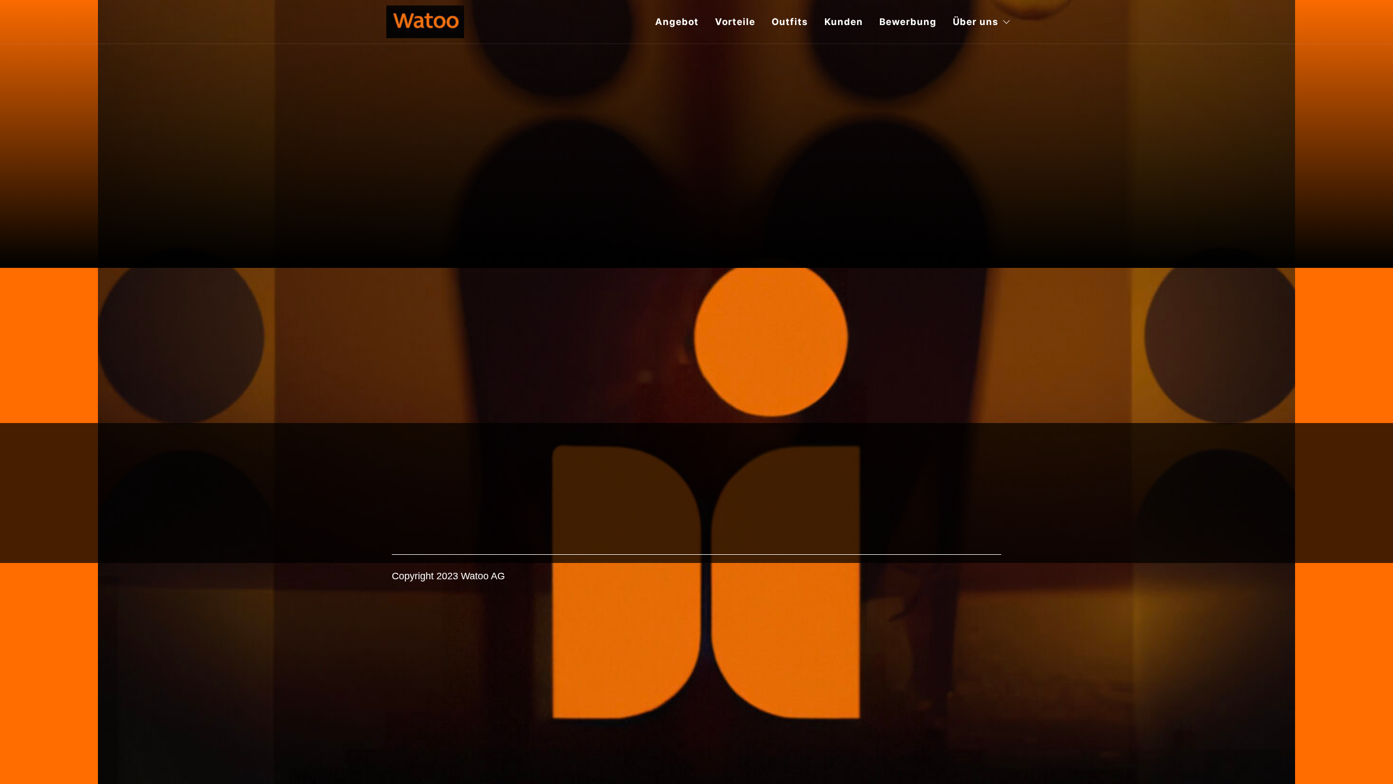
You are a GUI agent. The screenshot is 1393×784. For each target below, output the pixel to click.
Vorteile (735, 21)
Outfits (790, 21)
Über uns (975, 21)
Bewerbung (907, 21)
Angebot (677, 21)
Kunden (843, 21)
